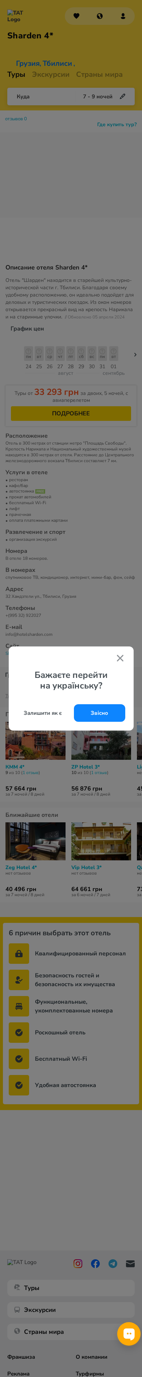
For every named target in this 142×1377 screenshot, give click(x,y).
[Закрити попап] (120, 659)
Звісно (99, 713)
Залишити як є (43, 713)
